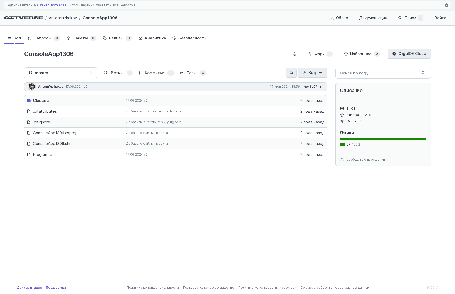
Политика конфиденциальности (153, 288)
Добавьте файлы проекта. (147, 133)
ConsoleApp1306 (100, 17)
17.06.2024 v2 (136, 100)
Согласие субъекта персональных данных (335, 288)
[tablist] (227, 38)
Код (312, 72)
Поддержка (56, 288)
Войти (440, 17)
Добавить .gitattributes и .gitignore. (154, 111)
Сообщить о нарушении (365, 159)
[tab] (14, 38)
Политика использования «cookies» (267, 288)
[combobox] (60, 73)
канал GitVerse (53, 5)
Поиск (412, 17)
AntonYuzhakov (63, 17)
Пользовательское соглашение (208, 288)
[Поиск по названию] (291, 73)
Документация (373, 17)
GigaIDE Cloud (412, 53)
